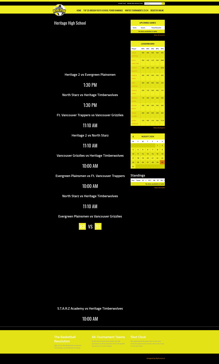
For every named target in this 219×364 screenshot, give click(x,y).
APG (147, 48)
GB (154, 180)
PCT (149, 180)
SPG (152, 48)
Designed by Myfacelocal (156, 358)
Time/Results (156, 27)
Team (138, 180)
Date (134, 27)
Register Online (157, 10)
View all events (159, 35)
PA (162, 180)
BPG (157, 48)
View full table (159, 187)
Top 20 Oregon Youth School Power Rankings (103, 10)
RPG (142, 48)
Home (79, 10)
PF (158, 180)
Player (134, 48)
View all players (159, 127)
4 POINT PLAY (122, 3)
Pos (133, 180)
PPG (162, 48)
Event (143, 27)
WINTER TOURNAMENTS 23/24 (136, 10)
